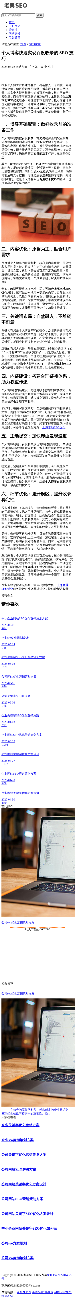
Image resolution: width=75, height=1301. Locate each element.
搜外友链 (7, 1296)
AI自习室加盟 (63, 1292)
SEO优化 (14, 26)
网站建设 (14, 33)
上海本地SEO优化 (53, 427)
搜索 (39, 15)
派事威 (48, 1292)
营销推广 (14, 29)
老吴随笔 (14, 37)
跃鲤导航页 (24, 1292)
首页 (12, 22)
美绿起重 (38, 1292)
